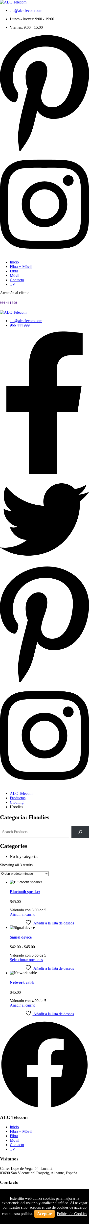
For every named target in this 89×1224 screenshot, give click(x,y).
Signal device (21, 937)
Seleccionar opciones (26, 960)
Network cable (22, 982)
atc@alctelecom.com (26, 10)
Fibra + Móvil (21, 266)
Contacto (17, 280)
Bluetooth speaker (25, 892)
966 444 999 (8, 303)
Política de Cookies (72, 1214)
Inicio (14, 262)
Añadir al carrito (22, 914)
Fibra (14, 271)
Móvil (14, 275)
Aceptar (44, 1213)
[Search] (80, 832)
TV (12, 284)
